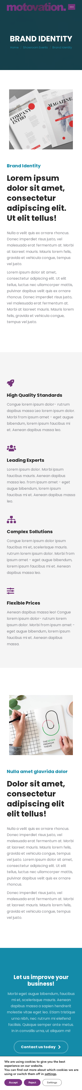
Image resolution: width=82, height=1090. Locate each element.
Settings (52, 1082)
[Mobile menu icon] (71, 7)
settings (50, 1074)
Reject (32, 1082)
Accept (13, 1082)
